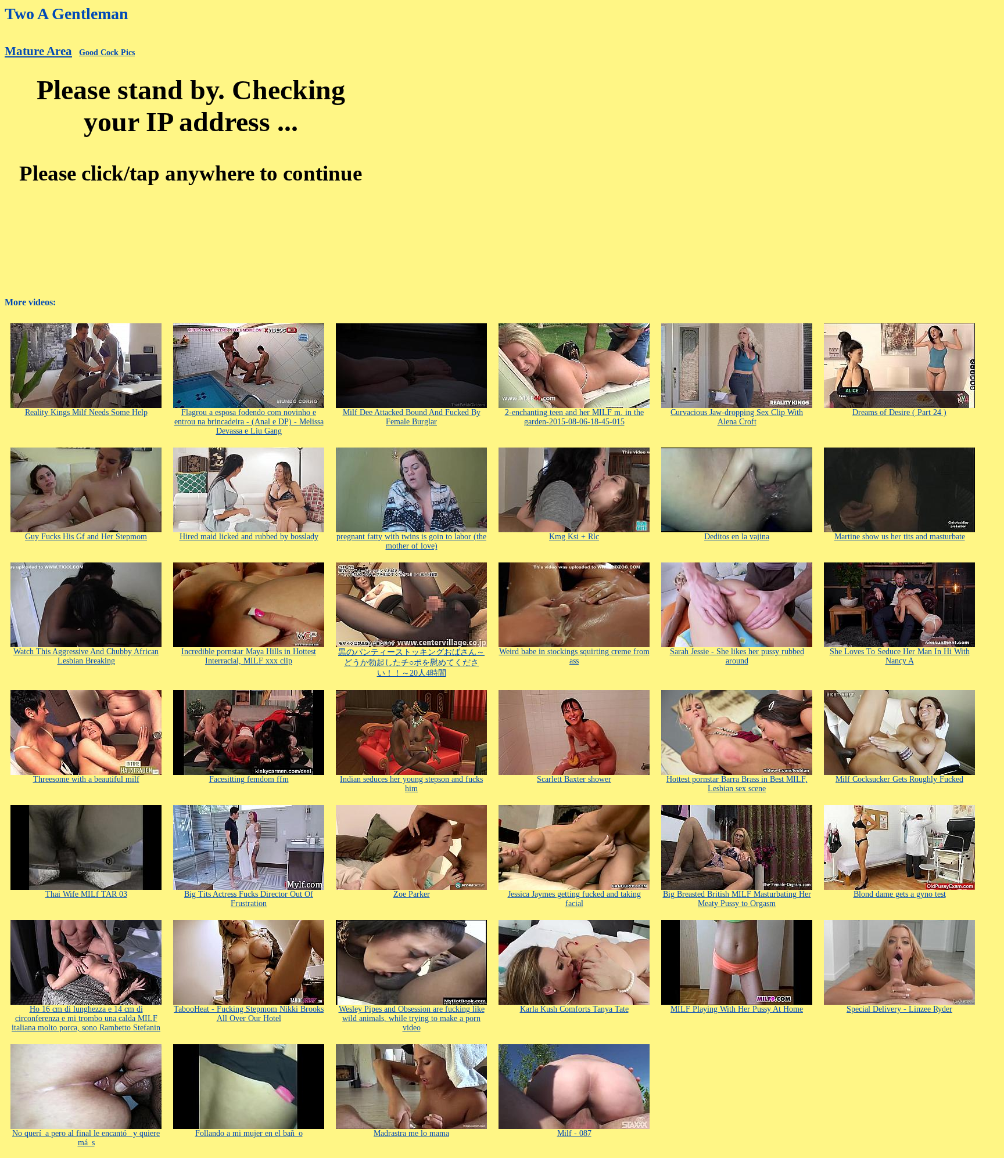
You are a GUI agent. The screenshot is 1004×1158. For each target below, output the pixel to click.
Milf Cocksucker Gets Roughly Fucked (899, 779)
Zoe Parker (411, 894)
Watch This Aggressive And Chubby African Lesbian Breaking (86, 656)
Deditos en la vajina (736, 536)
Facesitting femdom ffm (249, 779)
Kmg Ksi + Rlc (574, 536)
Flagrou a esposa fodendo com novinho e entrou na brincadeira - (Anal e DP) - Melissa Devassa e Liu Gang (249, 421)
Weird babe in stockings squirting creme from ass (574, 656)
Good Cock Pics (107, 52)
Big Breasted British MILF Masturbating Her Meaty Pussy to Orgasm (737, 899)
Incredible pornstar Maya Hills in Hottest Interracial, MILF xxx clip (248, 656)
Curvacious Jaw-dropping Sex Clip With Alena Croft (736, 417)
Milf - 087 (574, 1133)
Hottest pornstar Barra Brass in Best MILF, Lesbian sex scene (737, 784)
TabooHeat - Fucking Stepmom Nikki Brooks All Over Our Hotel (249, 1014)
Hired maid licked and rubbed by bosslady (249, 536)
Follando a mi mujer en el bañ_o (249, 1133)
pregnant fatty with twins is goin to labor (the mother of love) (411, 541)
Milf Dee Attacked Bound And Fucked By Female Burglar (412, 417)
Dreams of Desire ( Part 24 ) (899, 412)
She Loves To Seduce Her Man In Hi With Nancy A (900, 656)
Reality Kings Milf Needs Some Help (86, 412)
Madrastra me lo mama (411, 1133)
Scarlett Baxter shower (574, 779)
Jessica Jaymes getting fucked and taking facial (574, 899)
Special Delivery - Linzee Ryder (899, 1009)
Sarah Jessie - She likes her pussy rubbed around (737, 656)
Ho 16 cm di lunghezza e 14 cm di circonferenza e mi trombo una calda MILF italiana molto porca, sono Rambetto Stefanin (86, 1018)
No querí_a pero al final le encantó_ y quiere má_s (86, 1138)
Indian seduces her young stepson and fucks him (411, 784)
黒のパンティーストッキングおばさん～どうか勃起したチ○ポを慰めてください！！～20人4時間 (411, 662)
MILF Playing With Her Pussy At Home (736, 1009)
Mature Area (38, 51)
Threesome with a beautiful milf (86, 779)
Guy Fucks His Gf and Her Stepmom (86, 536)
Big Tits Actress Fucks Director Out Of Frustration (248, 899)
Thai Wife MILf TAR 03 (86, 894)
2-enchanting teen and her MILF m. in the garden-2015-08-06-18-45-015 (574, 417)
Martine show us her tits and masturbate (899, 536)
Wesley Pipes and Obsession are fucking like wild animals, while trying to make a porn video (412, 1018)
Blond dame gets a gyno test (900, 894)
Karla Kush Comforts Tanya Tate (574, 1009)
